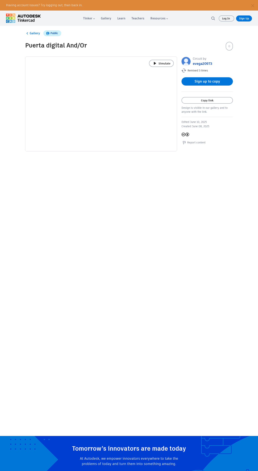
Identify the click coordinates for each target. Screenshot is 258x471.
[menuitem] (89, 18)
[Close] (252, 5)
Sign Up (244, 18)
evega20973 (202, 63)
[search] (213, 18)
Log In (226, 18)
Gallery (35, 33)
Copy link (207, 100)
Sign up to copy (207, 81)
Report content (196, 142)
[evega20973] (186, 61)
